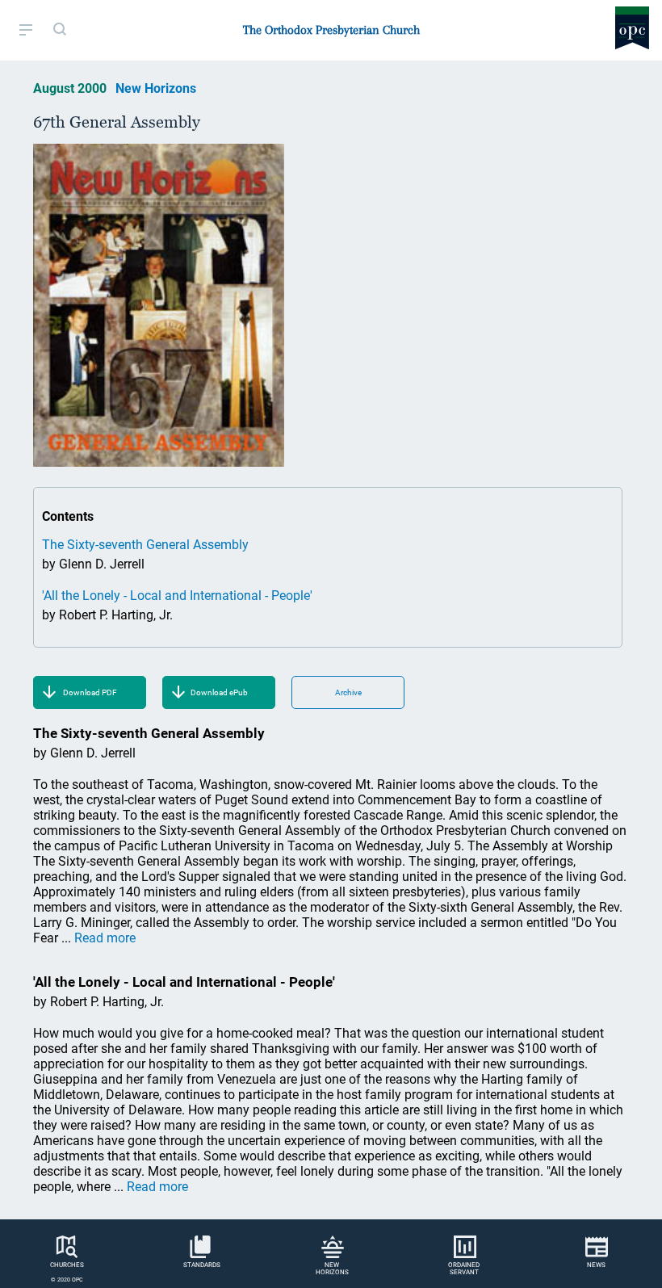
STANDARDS (201, 1265)
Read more (105, 938)
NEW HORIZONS (332, 1268)
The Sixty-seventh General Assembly (145, 544)
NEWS (596, 1265)
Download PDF (90, 692)
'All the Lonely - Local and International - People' (177, 595)
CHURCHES (67, 1265)
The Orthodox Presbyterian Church (331, 30)
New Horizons (155, 88)
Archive (348, 692)
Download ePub (219, 692)
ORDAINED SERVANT (464, 1268)
